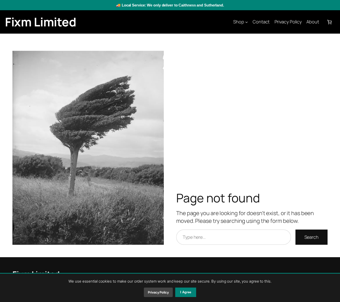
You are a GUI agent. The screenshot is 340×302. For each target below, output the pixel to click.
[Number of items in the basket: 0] (329, 22)
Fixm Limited (40, 22)
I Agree (185, 292)
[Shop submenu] (246, 22)
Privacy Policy (158, 292)
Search (311, 237)
